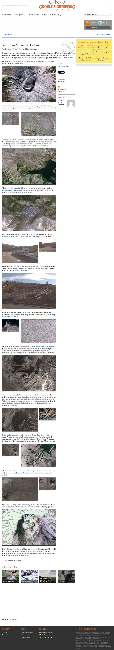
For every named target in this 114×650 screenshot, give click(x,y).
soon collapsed (36, 399)
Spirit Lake (51, 140)
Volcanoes (61, 91)
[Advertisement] (28, 40)
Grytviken (8, 34)
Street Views (62, 89)
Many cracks (6, 435)
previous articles (32, 553)
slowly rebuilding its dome (43, 346)
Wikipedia (51, 553)
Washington (61, 82)
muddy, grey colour (16, 108)
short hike (35, 236)
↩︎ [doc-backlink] (23, 560)
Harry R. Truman (46, 142)
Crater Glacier (41, 439)
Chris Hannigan (31, 49)
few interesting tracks (31, 471)
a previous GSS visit (17, 315)
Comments (63, 66)
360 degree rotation (19, 507)
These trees (17, 268)
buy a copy (104, 60)
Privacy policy (95, 638)
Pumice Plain (43, 146)
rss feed (92, 22)
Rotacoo (106, 633)
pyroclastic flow (23, 140)
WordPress (96, 635)
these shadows (7, 403)
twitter (104, 22)
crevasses (27, 437)
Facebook (94, 27)
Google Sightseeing (54, 5)
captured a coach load (10, 236)
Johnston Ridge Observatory (12, 190)
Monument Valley (103, 34)
